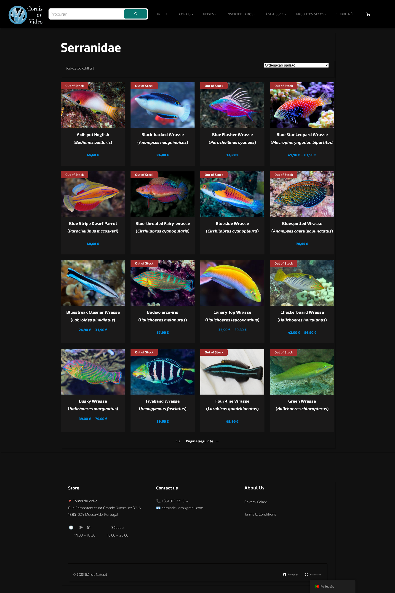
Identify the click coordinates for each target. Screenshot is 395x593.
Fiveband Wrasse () (163, 404)
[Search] (135, 14)
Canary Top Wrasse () (232, 316)
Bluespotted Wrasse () (302, 227)
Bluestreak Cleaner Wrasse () (93, 316)
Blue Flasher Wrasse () (232, 138)
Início (162, 14)
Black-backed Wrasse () (162, 138)
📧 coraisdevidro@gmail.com (179, 507)
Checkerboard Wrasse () (302, 316)
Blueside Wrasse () (232, 227)
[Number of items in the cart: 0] (368, 14)
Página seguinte (202, 441)
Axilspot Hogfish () (93, 138)
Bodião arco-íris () (162, 316)
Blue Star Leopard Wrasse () (302, 138)
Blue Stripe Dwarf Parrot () (92, 227)
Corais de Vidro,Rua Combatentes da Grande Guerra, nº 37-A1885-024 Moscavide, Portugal (104, 507)
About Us (254, 488)
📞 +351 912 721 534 (172, 501)
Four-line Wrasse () (232, 404)
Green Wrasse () (302, 404)
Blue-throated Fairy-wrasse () (163, 227)
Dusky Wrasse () (93, 404)
